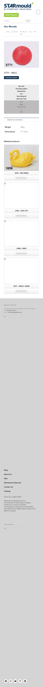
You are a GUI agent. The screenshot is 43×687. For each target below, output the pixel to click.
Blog (6, 470)
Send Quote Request (11, 78)
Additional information (15, 120)
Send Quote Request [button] (21, 177)
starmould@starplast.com (15, 312)
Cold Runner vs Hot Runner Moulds (15, 505)
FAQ (6, 478)
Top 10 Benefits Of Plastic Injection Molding (17, 503)
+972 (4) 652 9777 (11, 310)
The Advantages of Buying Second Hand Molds (18, 507)
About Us (8, 474)
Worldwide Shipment (12, 483)
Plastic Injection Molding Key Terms (15, 501)
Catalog (7, 491)
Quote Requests (11, 15)
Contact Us (8, 487)
